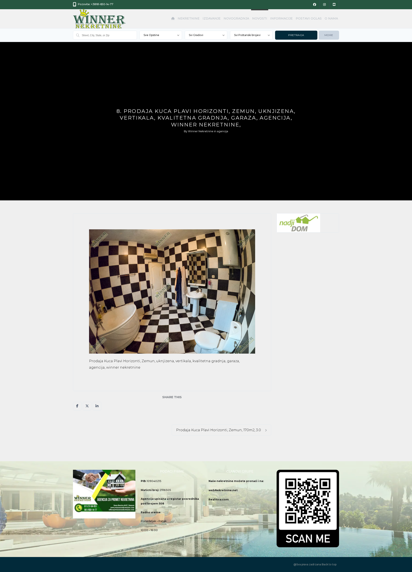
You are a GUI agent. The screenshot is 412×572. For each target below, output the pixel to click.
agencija (222, 131)
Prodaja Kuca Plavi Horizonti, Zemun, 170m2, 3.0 (219, 430)
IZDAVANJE (212, 18)
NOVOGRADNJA (236, 18)
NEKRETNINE (189, 18)
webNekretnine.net (223, 490)
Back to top (329, 564)
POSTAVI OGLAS (309, 18)
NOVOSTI (259, 18)
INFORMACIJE (281, 18)
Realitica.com (219, 499)
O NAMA (331, 18)
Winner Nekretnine (200, 131)
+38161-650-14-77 (102, 4)
